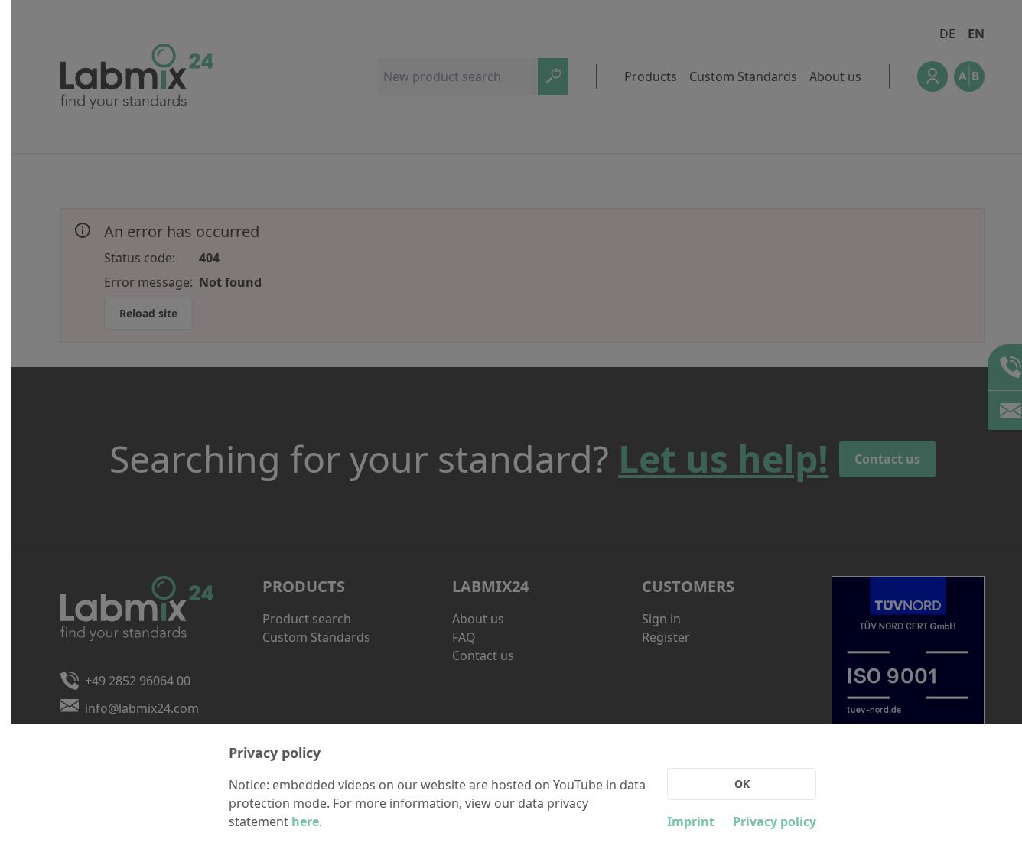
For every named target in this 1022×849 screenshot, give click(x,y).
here (305, 821)
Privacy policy (774, 821)
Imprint (690, 821)
